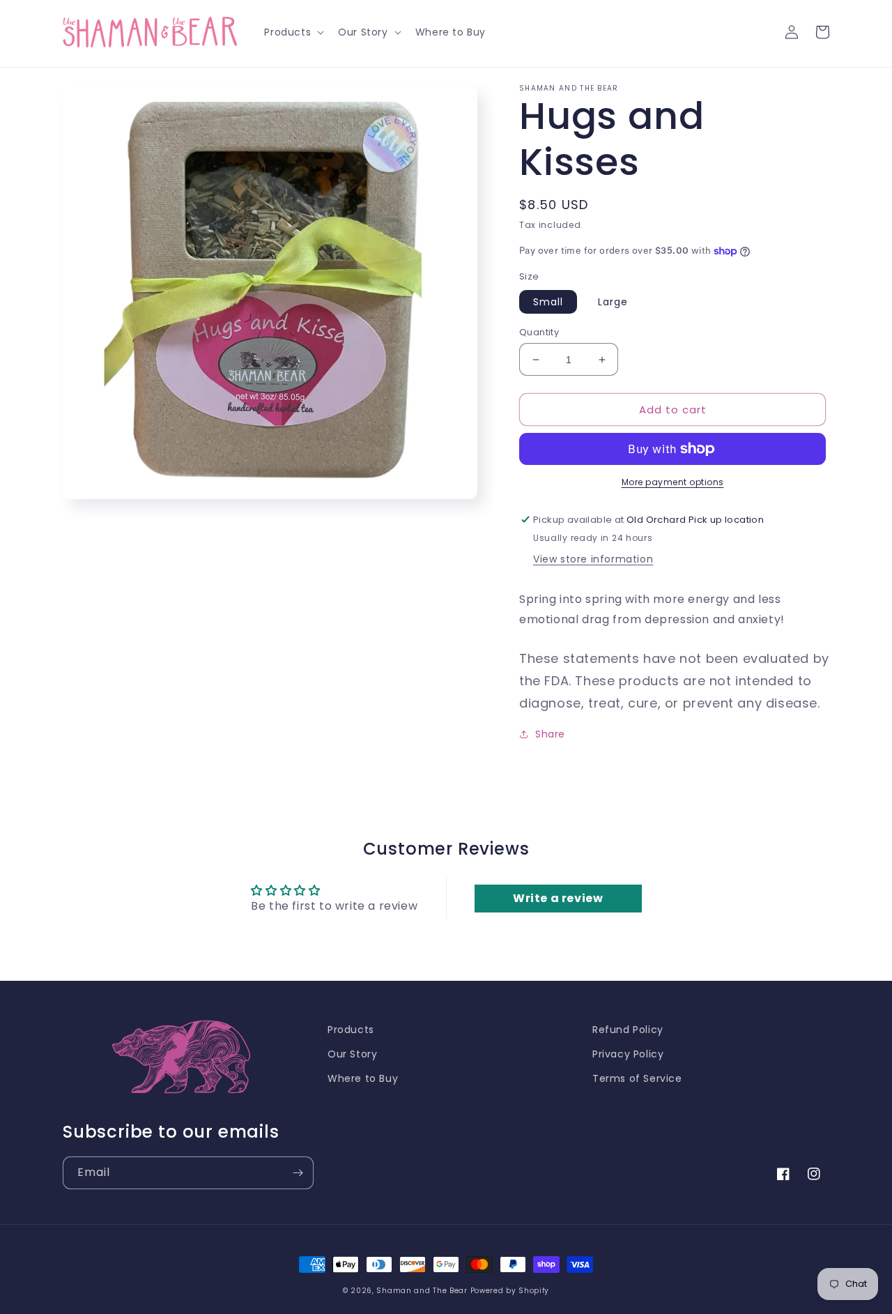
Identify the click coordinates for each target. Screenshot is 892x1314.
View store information (593, 559)
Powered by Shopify (510, 1290)
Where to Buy (363, 1078)
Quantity (539, 332)
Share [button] (550, 734)
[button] (293, 32)
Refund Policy (627, 1030)
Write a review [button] (558, 898)
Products (351, 1030)
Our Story (352, 1054)
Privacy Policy (627, 1054)
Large (613, 302)
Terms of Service (637, 1078)
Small (548, 302)
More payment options (673, 482)
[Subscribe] (297, 1172)
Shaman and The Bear (421, 1290)
